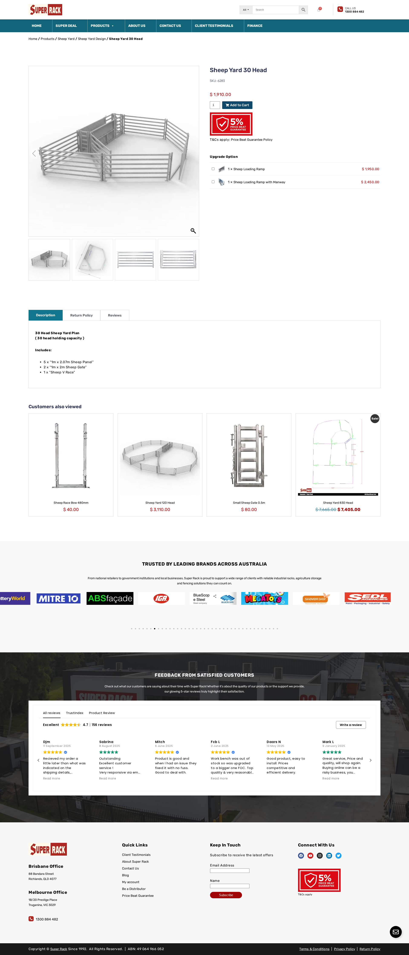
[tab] (46, 315)
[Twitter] (338, 856)
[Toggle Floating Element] (396, 932)
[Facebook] (301, 856)
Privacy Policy (344, 949)
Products (100, 26)
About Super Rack (135, 862)
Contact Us (170, 26)
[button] (194, 153)
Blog (125, 875)
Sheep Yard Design (92, 39)
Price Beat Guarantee (138, 896)
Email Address (222, 865)
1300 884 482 (47, 919)
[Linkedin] (329, 856)
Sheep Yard (66, 39)
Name (215, 881)
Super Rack (58, 949)
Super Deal (66, 26)
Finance (254, 26)
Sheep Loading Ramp (249, 169)
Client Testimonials (214, 26)
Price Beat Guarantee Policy (251, 140)
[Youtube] (310, 856)
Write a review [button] (351, 725)
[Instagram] (320, 856)
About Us (136, 26)
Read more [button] (51, 779)
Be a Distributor (134, 889)
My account (130, 882)
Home (37, 26)
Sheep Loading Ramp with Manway (259, 182)
